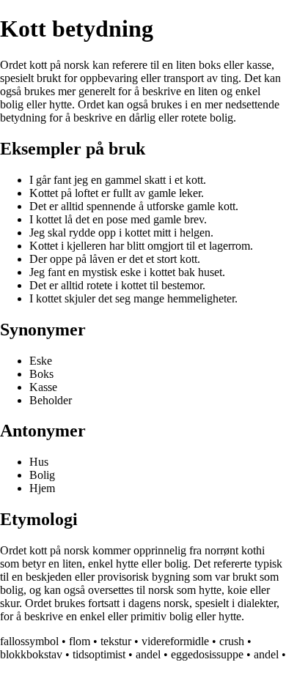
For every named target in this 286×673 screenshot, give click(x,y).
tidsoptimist (99, 654)
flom (79, 641)
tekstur (115, 641)
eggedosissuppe (207, 654)
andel (148, 654)
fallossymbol (29, 641)
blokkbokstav (31, 654)
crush (231, 641)
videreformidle (175, 641)
